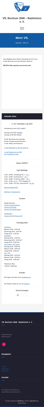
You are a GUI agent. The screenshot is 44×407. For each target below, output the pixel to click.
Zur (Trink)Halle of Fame (11, 154)
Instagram (27, 284)
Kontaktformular (25, 277)
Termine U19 (18, 216)
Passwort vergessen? (22, 102)
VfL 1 (27, 175)
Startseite (18, 43)
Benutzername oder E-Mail (13, 71)
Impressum (5, 371)
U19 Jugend (7, 244)
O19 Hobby (7, 236)
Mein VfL (25, 43)
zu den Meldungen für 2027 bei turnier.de (16, 148)
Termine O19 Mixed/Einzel (12, 205)
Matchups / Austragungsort (12, 192)
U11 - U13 (7, 253)
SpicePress (33, 401)
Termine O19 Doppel (10, 207)
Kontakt (4, 366)
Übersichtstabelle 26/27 (11, 187)
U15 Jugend (16, 244)
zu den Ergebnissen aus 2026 (13, 152)
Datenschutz (5, 368)
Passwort (7, 81)
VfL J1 (15, 181)
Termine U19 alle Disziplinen (12, 209)
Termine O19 (8, 216)
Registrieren (32, 96)
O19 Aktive (7, 227)
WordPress (20, 401)
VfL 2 (26, 177)
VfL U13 (31, 183)
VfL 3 (27, 179)
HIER (18, 128)
